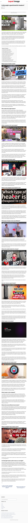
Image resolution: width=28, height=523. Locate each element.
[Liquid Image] (14, 1)
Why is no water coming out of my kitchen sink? (7, 516)
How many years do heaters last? (7, 57)
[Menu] (1, 2)
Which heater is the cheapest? (7, 58)
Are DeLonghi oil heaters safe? (7, 52)
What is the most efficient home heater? (8, 59)
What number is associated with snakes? (6, 515)
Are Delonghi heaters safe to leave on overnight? (9, 61)
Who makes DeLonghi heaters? (7, 50)
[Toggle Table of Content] (15, 48)
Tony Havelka (3, 6)
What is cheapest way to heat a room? (8, 60)
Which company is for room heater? (7, 51)
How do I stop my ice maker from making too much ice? (8, 514)
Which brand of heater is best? (6, 49)
